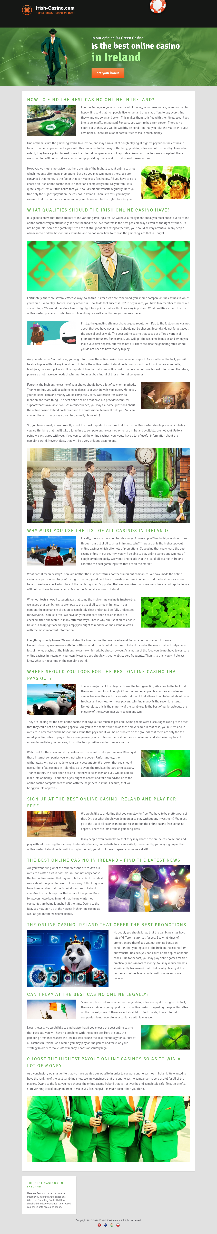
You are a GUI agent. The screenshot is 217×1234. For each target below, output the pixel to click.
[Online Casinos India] (112, 1227)
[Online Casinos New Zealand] (105, 1227)
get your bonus (108, 73)
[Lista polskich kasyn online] (118, 1227)
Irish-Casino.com (55, 8)
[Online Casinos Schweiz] (99, 1227)
